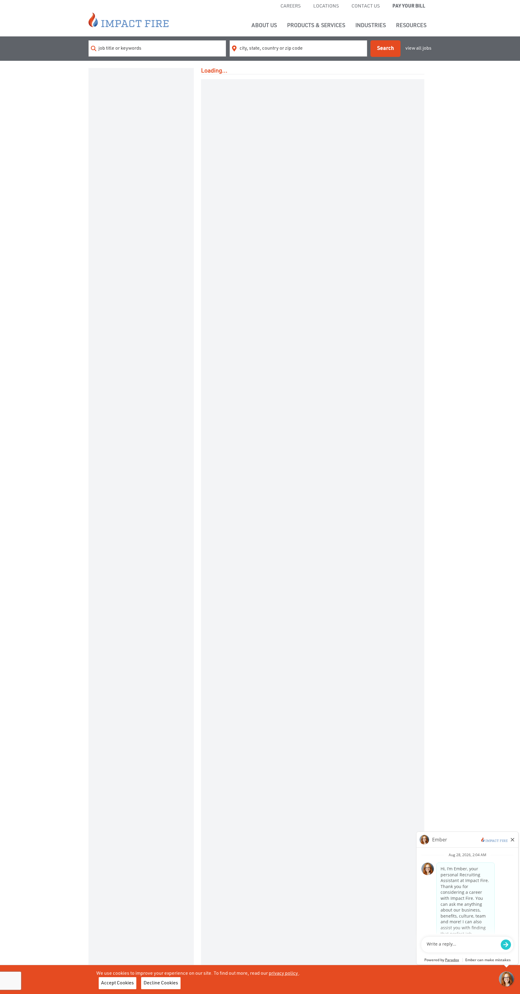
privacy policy (284, 973)
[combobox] (157, 48)
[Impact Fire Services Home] (128, 20)
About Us (264, 25)
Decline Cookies (161, 983)
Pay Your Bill (408, 6)
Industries (370, 25)
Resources (411, 25)
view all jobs (418, 48)
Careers (290, 6)
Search (385, 48)
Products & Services (316, 25)
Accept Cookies (117, 983)
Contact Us (365, 6)
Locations (326, 6)
